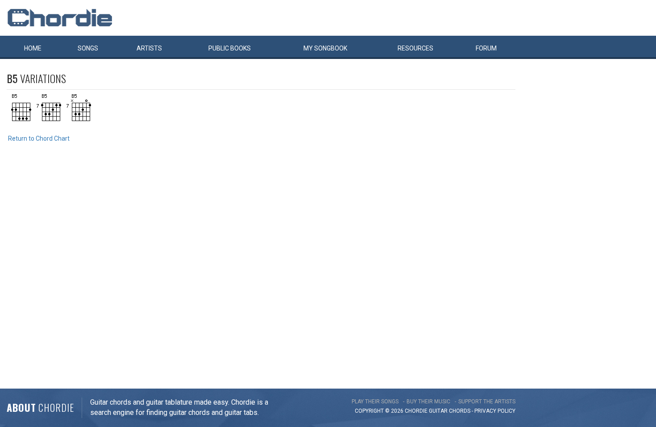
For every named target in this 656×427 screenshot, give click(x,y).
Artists (149, 48)
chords (459, 411)
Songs (88, 48)
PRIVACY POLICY (494, 411)
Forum (486, 48)
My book (325, 48)
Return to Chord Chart (39, 138)
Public (229, 48)
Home (33, 48)
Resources (415, 48)
